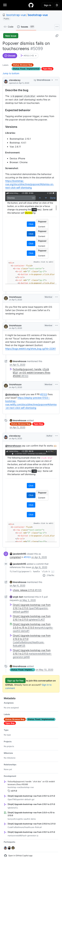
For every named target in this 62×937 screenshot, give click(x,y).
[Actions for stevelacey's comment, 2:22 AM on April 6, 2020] (56, 436)
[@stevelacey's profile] (6, 81)
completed (15, 557)
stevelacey (15, 80)
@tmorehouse (13, 445)
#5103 (43, 394)
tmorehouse (15, 297)
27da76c (50, 575)
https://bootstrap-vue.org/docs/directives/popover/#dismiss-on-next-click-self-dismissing (29, 184)
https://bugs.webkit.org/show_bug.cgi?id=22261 (30, 348)
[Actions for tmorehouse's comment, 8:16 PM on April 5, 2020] (56, 384)
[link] (18, 361)
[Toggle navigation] (5, 5)
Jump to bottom (11, 73)
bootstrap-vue (16, 15)
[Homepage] (31, 5)
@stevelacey (12, 394)
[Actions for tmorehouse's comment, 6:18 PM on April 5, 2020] (56, 297)
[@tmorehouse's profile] (6, 298)
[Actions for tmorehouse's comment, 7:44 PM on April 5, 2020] (56, 325)
